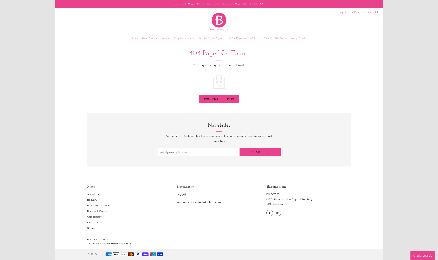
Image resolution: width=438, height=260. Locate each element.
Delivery (92, 200)
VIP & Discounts (237, 38)
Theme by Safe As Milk (98, 243)
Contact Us (94, 222)
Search (267, 38)
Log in (342, 12)
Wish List (255, 38)
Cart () (367, 12)
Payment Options (98, 205)
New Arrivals (149, 38)
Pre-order (165, 38)
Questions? (94, 217)
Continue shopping (219, 99)
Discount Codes (97, 211)
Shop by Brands (182, 38)
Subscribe (258, 152)
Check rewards (422, 255)
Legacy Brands (298, 38)
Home (135, 38)
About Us (93, 194)
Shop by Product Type (210, 38)
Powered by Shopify (121, 243)
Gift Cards (280, 38)
